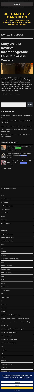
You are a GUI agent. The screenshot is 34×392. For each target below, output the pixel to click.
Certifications (4, 202)
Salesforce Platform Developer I (9, 343)
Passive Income (5, 286)
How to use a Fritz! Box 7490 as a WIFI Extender (19, 126)
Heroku (2, 244)
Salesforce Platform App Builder (9, 339)
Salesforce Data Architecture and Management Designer (15, 318)
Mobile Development (6, 272)
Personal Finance (5, 290)
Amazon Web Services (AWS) (8, 188)
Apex (2, 191)
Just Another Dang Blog (17, 15)
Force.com (3, 220)
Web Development (5, 371)
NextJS (2, 279)
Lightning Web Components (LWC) (9, 258)
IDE (2, 248)
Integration (3, 251)
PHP (2, 293)
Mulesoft (3, 276)
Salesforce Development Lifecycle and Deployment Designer (16, 322)
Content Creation (5, 213)
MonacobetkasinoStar (6, 134)
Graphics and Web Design (7, 237)
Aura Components (5, 199)
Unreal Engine (4, 360)
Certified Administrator (6, 206)
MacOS (2, 262)
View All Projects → (6, 168)
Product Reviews (5, 297)
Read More (15, 90)
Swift (2, 353)
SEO (2, 346)
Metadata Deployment (6, 265)
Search (30, 104)
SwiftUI (2, 357)
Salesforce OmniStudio (7, 336)
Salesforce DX (4, 325)
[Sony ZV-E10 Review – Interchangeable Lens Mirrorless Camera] (17, 73)
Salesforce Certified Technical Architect (11, 315)
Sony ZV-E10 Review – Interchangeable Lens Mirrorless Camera (14, 52)
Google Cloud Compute (7, 234)
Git (1, 227)
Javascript (3, 255)
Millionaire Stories (5, 269)
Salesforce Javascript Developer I (9, 332)
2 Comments (17, 94)
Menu (17, 4)
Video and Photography (7, 364)
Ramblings (3, 304)
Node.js (3, 283)
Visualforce (4, 367)
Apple (2, 195)
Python (2, 300)
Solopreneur (4, 350)
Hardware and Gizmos (6, 241)
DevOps (3, 216)
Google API (4, 230)
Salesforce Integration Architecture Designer (12, 329)
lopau (10, 94)
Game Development (6, 223)
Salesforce (3, 308)
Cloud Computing (5, 209)
